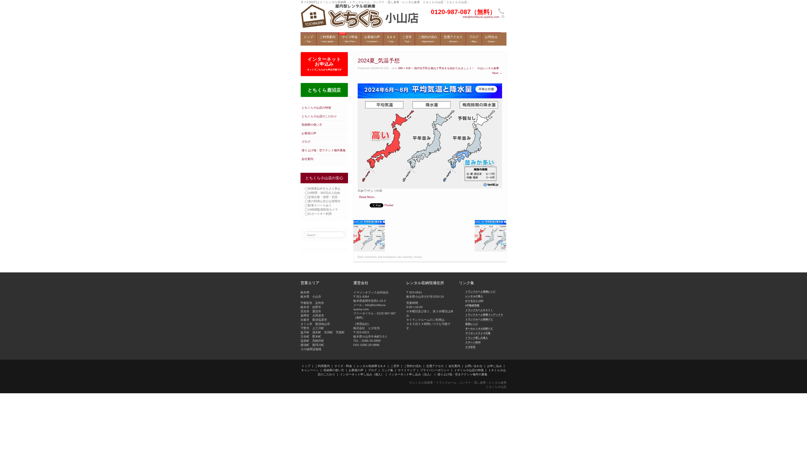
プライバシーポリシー (435, 370)
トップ (306, 366)
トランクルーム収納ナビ (479, 319)
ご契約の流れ (413, 366)
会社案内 (307, 159)
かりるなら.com (474, 300)
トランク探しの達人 (476, 337)
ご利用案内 (322, 366)
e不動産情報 (472, 305)
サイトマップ (406, 370)
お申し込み (494, 366)
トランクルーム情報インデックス (484, 314)
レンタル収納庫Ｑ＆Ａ (371, 366)
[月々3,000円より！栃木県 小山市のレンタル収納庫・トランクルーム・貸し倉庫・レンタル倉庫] (359, 16)
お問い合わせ (474, 366)
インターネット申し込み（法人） (411, 374)
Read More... (368, 197)
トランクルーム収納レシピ (480, 291)
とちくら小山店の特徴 (316, 107)
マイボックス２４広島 (478, 333)
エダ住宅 (470, 347)
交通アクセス (435, 366)
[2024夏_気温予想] (430, 135)
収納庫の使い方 (312, 124)
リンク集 (387, 370)
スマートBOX (473, 342)
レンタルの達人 (474, 296)
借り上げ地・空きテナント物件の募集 (462, 374)
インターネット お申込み (324, 64)
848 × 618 (404, 68)
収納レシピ (471, 323)
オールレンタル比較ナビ (479, 328)
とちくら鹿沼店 (324, 90)
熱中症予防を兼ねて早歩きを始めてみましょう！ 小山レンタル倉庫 (456, 68)
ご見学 (394, 366)
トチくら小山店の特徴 (469, 370)
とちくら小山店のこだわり (319, 116)
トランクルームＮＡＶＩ (479, 310)
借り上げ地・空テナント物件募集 (324, 150)
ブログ (306, 141)
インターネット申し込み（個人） (362, 374)
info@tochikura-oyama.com (481, 16)
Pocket (388, 205)
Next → (497, 73)
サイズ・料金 (343, 366)
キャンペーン (310, 370)
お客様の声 (309, 133)
